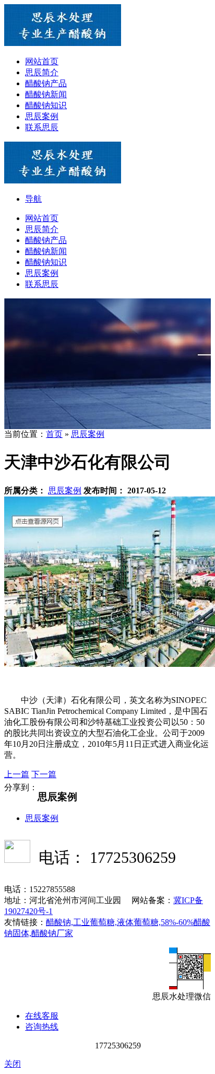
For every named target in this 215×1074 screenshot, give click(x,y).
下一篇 (43, 774)
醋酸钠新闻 (46, 94)
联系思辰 (41, 127)
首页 (54, 434)
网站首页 (41, 61)
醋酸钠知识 (46, 105)
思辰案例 (41, 116)
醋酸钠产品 (46, 83)
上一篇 (16, 774)
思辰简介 (41, 72)
